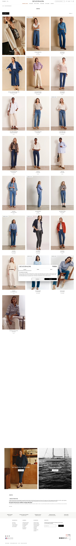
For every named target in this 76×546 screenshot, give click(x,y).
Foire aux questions (14, 524)
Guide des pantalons (36, 524)
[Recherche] (64, 1)
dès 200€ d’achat (23, 515)
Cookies (19, 543)
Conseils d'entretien (36, 525)
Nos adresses (24, 525)
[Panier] (73, 1)
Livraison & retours (14, 525)
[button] (60, 1)
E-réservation (35, 526)
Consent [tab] (24, 269)
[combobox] (4, 1)
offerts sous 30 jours (38, 515)
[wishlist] (71, 1)
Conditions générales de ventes (13, 543)
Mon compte (14, 523)
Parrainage (35, 527)
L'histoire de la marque (26, 522)
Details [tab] (38, 269)
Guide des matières (36, 523)
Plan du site (13, 522)
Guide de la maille (36, 522)
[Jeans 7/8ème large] (62, 113)
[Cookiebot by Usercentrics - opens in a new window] (53, 266)
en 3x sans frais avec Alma (52, 515)
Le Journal (24, 526)
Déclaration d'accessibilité (24, 543)
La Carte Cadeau (36, 529)
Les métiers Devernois (25, 523)
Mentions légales (7, 543)
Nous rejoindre (24, 527)
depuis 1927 (9, 515)
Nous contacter (14, 526)
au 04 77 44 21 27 (66, 515)
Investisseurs (24, 528)
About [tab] (51, 269)
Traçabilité (35, 528)
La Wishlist (35, 530)
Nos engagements (25, 524)
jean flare (25, 504)
